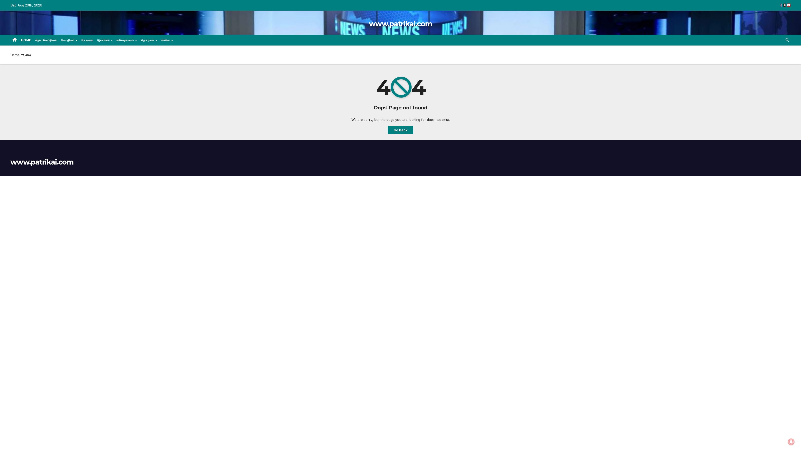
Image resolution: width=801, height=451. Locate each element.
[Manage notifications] (791, 441)
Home (26, 40)
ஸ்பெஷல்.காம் (126, 40)
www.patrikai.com (400, 23)
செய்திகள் (68, 40)
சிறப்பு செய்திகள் (46, 40)
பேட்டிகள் (87, 40)
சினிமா (166, 40)
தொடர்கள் (148, 40)
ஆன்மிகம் (104, 40)
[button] (787, 40)
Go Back (400, 130)
